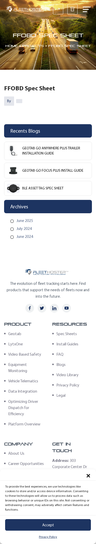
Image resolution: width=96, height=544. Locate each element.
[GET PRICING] (58, 9)
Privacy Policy (48, 537)
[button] (88, 475)
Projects (33, 45)
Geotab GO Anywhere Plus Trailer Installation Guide (51, 151)
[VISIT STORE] (72, 9)
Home (11, 45)
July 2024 (24, 228)
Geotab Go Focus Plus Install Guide (52, 170)
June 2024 (24, 236)
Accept (48, 525)
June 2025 (24, 220)
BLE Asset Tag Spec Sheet (42, 188)
